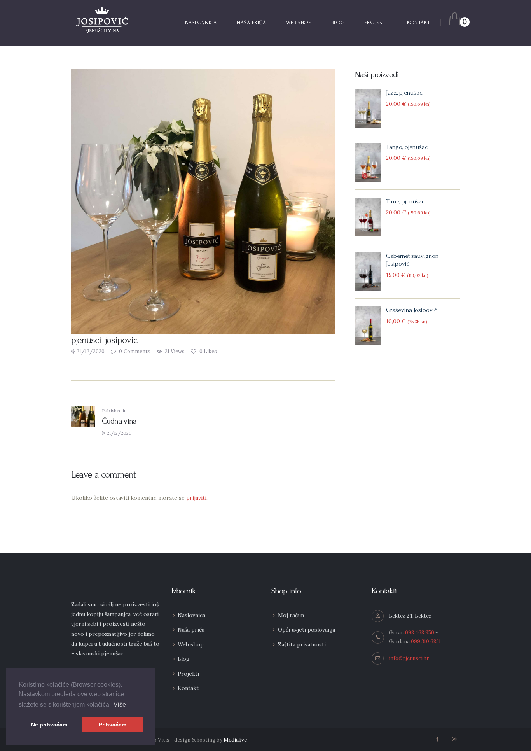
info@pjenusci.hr (409, 658)
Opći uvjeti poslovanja (306, 629)
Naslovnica (191, 615)
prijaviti (196, 497)
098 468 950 (419, 632)
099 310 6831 (426, 641)
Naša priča (191, 629)
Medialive (235, 740)
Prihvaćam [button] (112, 724)
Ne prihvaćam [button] (49, 724)
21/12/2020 (91, 351)
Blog (184, 658)
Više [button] (120, 704)
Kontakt (188, 687)
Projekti (188, 673)
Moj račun (291, 615)
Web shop (191, 644)
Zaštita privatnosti (302, 644)
